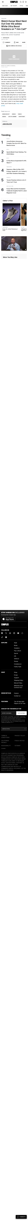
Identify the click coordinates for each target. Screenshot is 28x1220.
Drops (16, 675)
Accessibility (6, 745)
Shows (16, 661)
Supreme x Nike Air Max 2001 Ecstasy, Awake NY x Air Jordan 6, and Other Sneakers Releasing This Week (17, 171)
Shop (15, 672)
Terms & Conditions (5, 736)
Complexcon (17, 664)
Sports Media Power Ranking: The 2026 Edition (16, 153)
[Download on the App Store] (8, 618)
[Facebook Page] (2, 633)
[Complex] (14, 2)
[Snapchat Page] (22, 633)
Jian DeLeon (7, 124)
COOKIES (3, 748)
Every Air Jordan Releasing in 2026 (10, 229)
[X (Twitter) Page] (6, 633)
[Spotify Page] (6, 637)
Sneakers (3, 18)
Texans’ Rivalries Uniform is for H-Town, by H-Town (16, 181)
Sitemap (17, 745)
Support (16, 677)
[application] (14, 243)
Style (15, 643)
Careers (16, 693)
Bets (8, 149)
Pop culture (17, 650)
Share (23, 42)
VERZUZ (16, 658)
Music (8, 138)
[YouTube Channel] (18, 633)
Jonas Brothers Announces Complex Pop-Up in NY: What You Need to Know (16, 143)
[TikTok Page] (2, 637)
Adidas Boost (6, 114)
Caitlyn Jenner (12, 116)
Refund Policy (18, 683)
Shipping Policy (18, 680)
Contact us (17, 696)
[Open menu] (2, 1)
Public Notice (19, 740)
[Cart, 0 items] (26, 2)
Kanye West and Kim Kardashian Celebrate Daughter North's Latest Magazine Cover (17, 191)
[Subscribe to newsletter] (21, 713)
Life (15, 656)
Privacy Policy (19, 721)
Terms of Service (5, 722)
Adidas (14, 114)
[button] (14, 729)
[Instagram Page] (14, 633)
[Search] (20, 2)
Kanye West (22, 116)
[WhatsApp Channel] (10, 633)
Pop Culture (10, 186)
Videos (20, 114)
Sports (8, 177)
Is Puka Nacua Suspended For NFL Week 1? (17, 161)
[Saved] (23, 2)
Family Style (17, 666)
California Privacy (5, 741)
